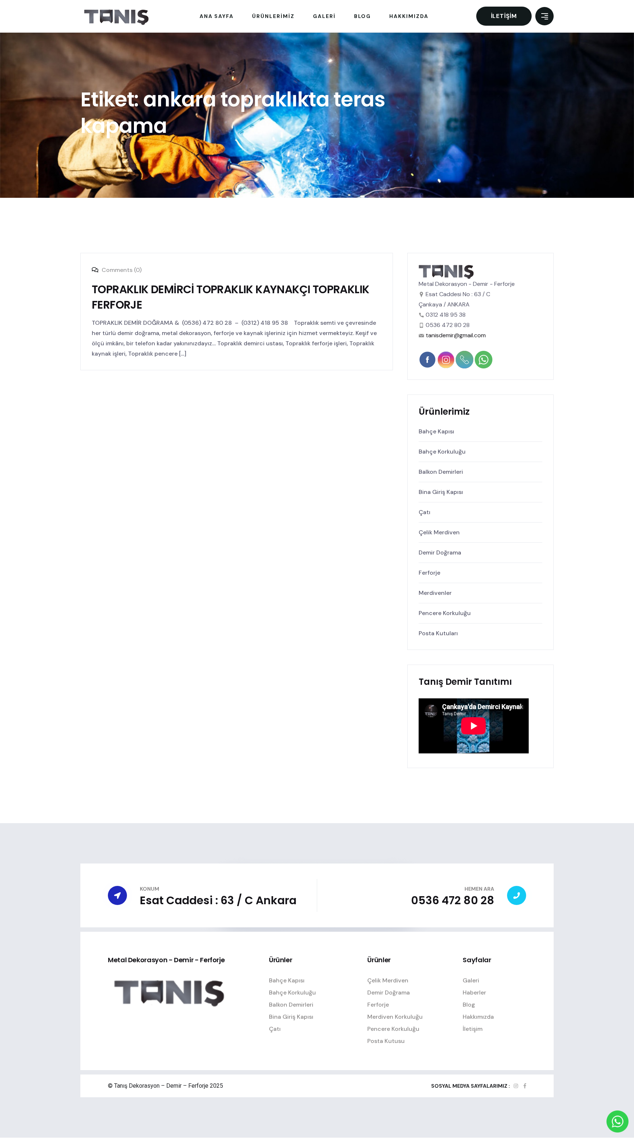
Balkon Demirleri (441, 472)
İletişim (504, 16)
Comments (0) (121, 270)
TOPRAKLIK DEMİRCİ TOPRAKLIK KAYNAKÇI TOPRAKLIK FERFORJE (230, 297)
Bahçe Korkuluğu (442, 451)
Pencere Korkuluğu (445, 613)
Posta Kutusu (386, 1041)
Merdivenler (435, 593)
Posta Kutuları (438, 633)
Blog (469, 1004)
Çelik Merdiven (439, 532)
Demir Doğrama (440, 552)
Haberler (474, 992)
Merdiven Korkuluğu (395, 1017)
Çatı (424, 512)
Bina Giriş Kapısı (441, 492)
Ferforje (429, 573)
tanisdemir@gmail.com (456, 335)
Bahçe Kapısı (436, 431)
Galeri (471, 980)
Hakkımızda (478, 1017)
